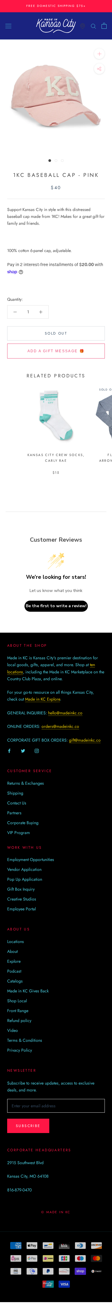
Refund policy (19, 1020)
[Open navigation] (8, 25)
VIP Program (18, 833)
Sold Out (56, 333)
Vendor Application (24, 869)
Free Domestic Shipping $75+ (56, 6)
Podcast (14, 971)
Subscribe (28, 1126)
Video (12, 1030)
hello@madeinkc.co (65, 713)
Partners (14, 813)
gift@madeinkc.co (85, 740)
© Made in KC (55, 1212)
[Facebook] (9, 750)
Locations (15, 941)
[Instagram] (37, 750)
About (12, 951)
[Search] (93, 25)
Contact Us (16, 803)
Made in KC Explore (42, 699)
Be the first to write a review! (56, 606)
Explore (14, 961)
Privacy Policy (19, 1050)
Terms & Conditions (24, 1040)
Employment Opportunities (30, 859)
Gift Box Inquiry (21, 889)
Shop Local (17, 1001)
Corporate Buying (23, 823)
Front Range (17, 1011)
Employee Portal (21, 909)
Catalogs (15, 981)
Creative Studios (21, 899)
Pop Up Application (24, 879)
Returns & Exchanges (25, 783)
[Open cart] (104, 26)
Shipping (15, 793)
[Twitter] (23, 750)
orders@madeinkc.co (60, 726)
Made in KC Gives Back (28, 991)
